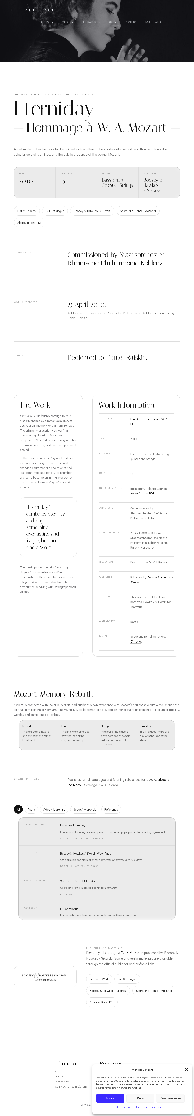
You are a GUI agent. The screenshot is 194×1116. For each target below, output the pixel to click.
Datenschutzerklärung (139, 1107)
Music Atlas (154, 22)
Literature (90, 22)
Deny (140, 1098)
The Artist (43, 22)
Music (66, 22)
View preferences (170, 1098)
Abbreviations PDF (29, 222)
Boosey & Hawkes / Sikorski (92, 211)
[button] (186, 1069)
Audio (31, 809)
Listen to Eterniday (72, 825)
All (18, 809)
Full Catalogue (55, 211)
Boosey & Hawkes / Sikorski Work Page (85, 853)
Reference (111, 809)
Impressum (158, 1107)
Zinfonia (135, 641)
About (58, 1071)
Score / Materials (84, 809)
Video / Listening (54, 809)
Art (111, 22)
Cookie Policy (119, 1107)
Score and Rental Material (138, 211)
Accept (110, 1098)
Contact (131, 22)
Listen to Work (26, 211)
